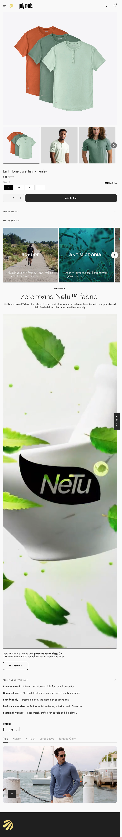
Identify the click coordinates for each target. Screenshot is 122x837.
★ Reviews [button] (117, 421)
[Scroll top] (116, 833)
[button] (4, 6)
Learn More (15, 665)
